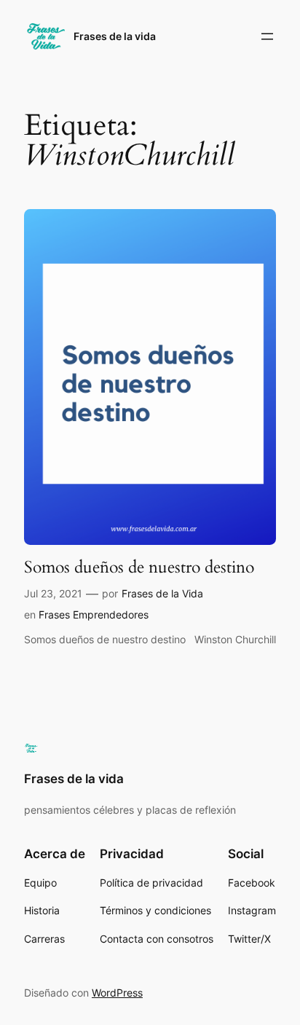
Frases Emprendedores (94, 614)
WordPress (117, 992)
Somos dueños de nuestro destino (139, 567)
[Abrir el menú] (267, 36)
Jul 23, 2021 (53, 593)
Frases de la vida (115, 36)
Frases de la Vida (162, 593)
